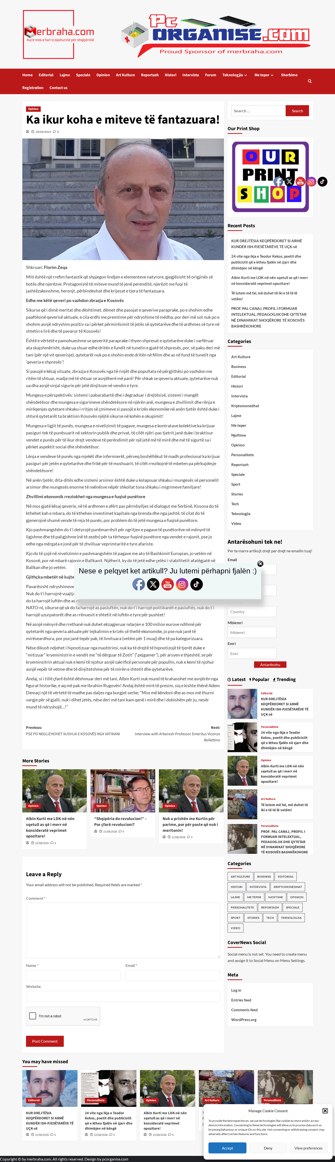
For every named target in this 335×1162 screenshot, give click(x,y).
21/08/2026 (110, 832)
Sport (235, 484)
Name (32, 965)
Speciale (83, 75)
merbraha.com (39, 1159)
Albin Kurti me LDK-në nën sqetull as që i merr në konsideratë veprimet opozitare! (50, 827)
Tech (235, 504)
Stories (237, 494)
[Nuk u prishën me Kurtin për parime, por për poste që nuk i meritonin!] (191, 790)
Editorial (46, 75)
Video (236, 523)
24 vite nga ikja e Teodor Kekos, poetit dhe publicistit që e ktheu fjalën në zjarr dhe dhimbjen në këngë (266, 262)
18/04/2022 (43, 132)
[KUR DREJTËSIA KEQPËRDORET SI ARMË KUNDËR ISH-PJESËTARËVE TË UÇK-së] (243, 703)
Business (238, 366)
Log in (236, 990)
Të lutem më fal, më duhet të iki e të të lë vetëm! (264, 296)
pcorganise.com (115, 1159)
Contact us (58, 87)
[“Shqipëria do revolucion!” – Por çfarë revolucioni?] (122, 790)
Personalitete (242, 455)
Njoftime (238, 435)
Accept (227, 1148)
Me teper (262, 75)
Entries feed (241, 1000)
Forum (210, 75)
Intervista (190, 75)
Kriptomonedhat (245, 406)
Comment (35, 898)
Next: (177, 734)
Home (27, 75)
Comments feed (244, 1010)
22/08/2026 (42, 843)
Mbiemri (235, 622)
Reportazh (150, 75)
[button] (325, 1110)
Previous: (73, 731)
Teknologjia (232, 75)
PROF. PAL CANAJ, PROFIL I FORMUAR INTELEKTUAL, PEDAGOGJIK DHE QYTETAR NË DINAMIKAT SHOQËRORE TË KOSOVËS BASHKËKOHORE (269, 317)
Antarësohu (270, 664)
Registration (32, 87)
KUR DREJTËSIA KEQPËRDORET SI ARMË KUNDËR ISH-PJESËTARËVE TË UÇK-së (266, 244)
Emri (232, 643)
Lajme (65, 75)
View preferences (309, 1148)
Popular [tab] (260, 679)
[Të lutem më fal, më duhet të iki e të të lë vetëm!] (243, 803)
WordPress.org (244, 1019)
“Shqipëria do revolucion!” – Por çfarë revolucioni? (120, 822)
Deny (268, 1148)
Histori (170, 75)
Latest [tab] (238, 679)
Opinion (103, 75)
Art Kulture (125, 75)
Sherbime (289, 75)
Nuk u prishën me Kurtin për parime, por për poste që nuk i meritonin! (190, 825)
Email (131, 965)
